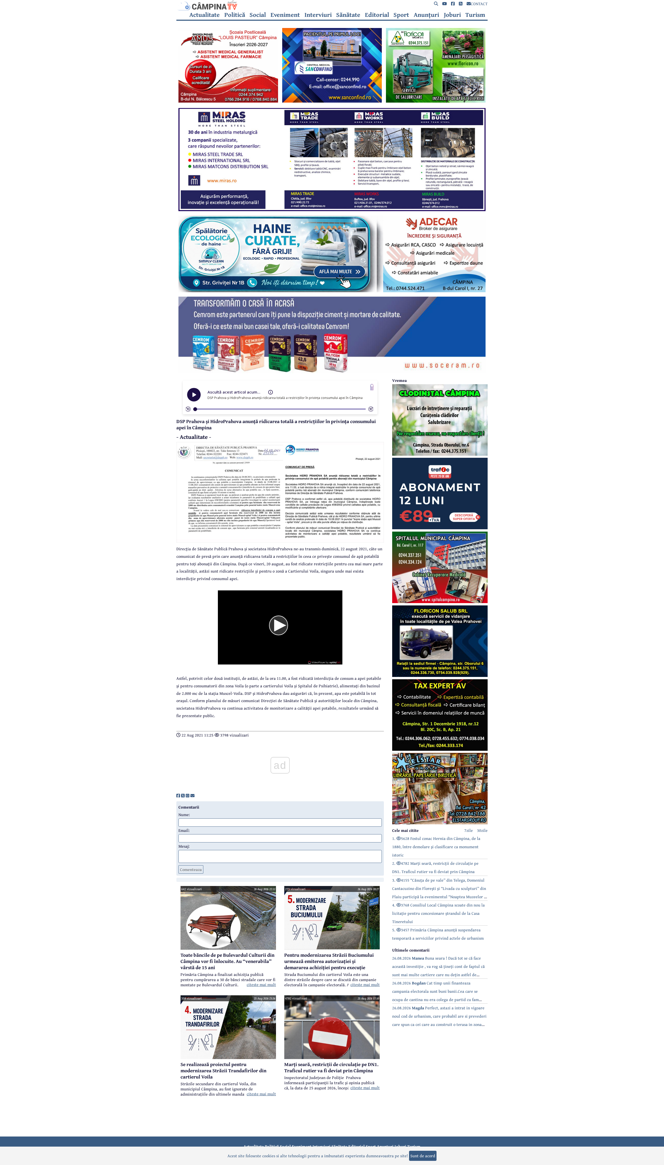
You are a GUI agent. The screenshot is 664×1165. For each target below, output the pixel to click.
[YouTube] (444, 4)
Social (258, 14)
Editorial (377, 14)
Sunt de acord (422, 1156)
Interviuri (318, 14)
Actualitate (204, 14)
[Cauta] (436, 4)
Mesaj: (184, 846)
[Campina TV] (332, 5)
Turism (475, 14)
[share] (178, 795)
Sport (401, 14)
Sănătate (348, 14)
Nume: (184, 814)
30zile (482, 830)
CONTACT (479, 4)
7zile (468, 830)
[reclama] (228, 101)
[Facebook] (453, 4)
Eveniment (285, 14)
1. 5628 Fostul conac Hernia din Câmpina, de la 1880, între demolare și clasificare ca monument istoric (436, 846)
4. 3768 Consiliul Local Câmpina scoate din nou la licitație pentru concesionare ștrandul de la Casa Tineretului (438, 913)
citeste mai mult (261, 984)
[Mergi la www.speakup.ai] (372, 387)
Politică (234, 14)
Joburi (452, 14)
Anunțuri (426, 14)
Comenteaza (191, 869)
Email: (184, 830)
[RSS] (460, 4)
